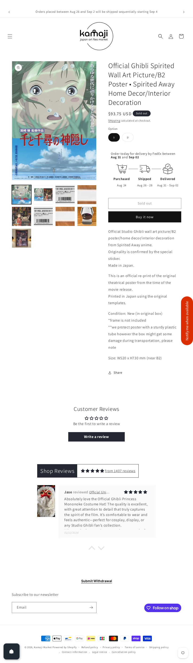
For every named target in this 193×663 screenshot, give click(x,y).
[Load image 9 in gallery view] (21, 238)
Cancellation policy (124, 652)
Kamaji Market (43, 647)
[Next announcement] (184, 12)
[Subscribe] (91, 607)
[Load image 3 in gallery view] (65, 195)
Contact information (74, 652)
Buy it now (145, 217)
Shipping (114, 120)
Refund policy (89, 647)
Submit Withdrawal (96, 581)
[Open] (12, 651)
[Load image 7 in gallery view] (65, 216)
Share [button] (118, 372)
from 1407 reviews (120, 470)
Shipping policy (159, 647)
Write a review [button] (96, 436)
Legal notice (99, 652)
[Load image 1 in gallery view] (21, 195)
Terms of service (135, 647)
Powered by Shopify (64, 647)
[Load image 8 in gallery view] (87, 216)
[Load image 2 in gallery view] (43, 195)
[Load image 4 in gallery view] (87, 195)
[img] (92, 471)
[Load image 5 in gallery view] (21, 216)
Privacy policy (111, 647)
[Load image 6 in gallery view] (43, 216)
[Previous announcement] (9, 12)
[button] (10, 36)
